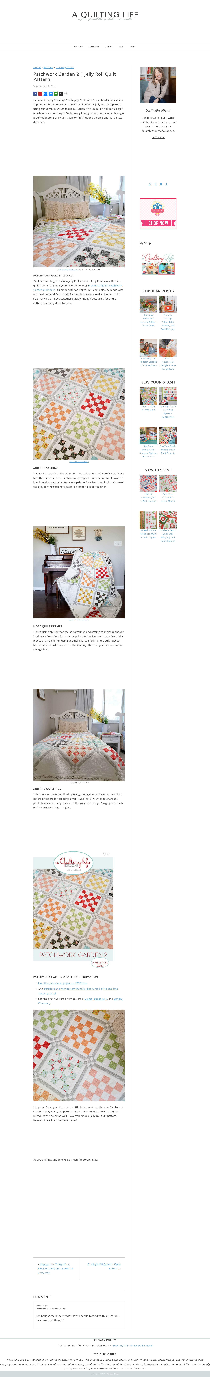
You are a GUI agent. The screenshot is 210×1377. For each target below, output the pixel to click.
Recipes (48, 67)
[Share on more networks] (61, 94)
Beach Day (100, 998)
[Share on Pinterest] (40, 94)
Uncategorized (65, 67)
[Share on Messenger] (45, 94)
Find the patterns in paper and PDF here (63, 983)
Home (37, 67)
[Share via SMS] (50, 94)
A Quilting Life (105, 16)
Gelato (88, 998)
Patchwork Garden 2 (67, 269)
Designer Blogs (113, 1374)
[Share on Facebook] (35, 94)
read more (158, 137)
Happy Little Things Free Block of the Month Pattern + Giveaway (55, 1269)
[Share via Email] (56, 94)
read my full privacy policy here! (133, 1345)
